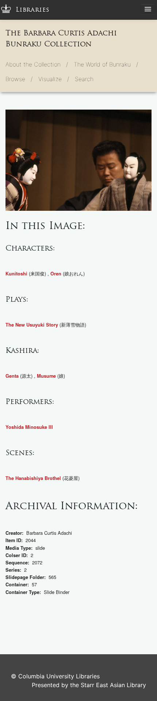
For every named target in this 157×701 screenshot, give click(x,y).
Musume (46, 376)
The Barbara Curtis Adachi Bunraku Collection (61, 38)
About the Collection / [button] (36, 64)
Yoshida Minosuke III (29, 427)
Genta (12, 376)
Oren (55, 273)
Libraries (33, 10)
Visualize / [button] (53, 79)
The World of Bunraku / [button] (106, 64)
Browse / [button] (18, 79)
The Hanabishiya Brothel (33, 478)
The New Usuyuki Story (31, 324)
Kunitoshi (16, 273)
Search (84, 79)
